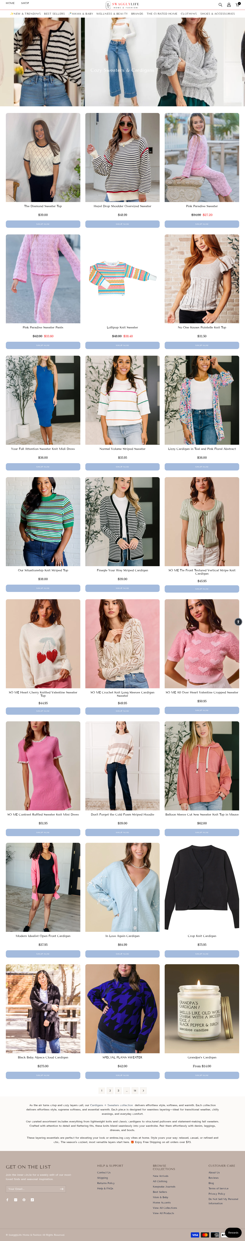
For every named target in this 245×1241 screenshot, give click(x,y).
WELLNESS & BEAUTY (112, 13)
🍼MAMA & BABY (80, 13)
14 (135, 1090)
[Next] (143, 1090)
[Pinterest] (24, 1199)
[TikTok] (32, 1199)
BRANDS (137, 13)
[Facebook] (7, 1199)
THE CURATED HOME (162, 13)
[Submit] (61, 1189)
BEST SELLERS (54, 13)
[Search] (220, 4)
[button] (238, 622)
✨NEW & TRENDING (25, 13)
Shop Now (43, 224)
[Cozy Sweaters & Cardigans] (89, 1105)
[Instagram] (15, 1199)
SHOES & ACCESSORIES (217, 13)
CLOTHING (189, 13)
